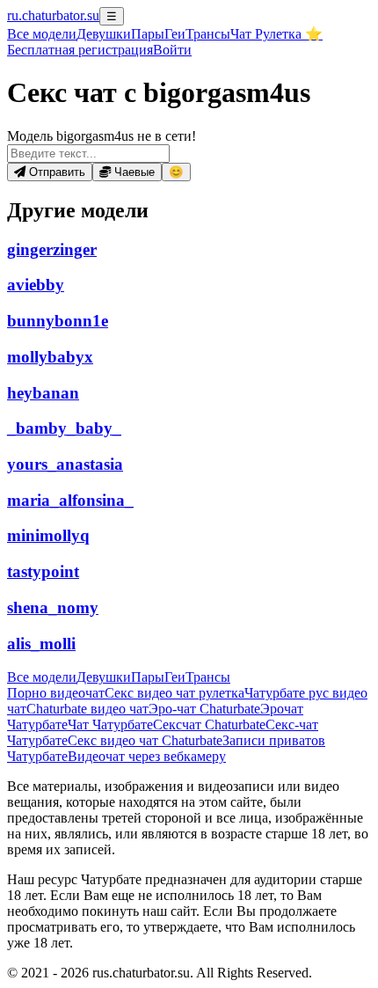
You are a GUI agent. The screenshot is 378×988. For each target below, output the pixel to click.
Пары (147, 33)
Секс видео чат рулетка (174, 692)
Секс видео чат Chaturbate (145, 740)
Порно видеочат (56, 692)
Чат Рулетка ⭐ (276, 33)
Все (41, 33)
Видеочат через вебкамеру (147, 756)
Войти (172, 49)
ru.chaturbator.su (53, 15)
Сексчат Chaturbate (209, 724)
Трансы (207, 33)
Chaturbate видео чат (87, 708)
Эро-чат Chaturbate (204, 708)
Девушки (103, 33)
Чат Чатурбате (110, 724)
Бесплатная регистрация (80, 49)
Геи (174, 33)
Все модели (41, 677)
